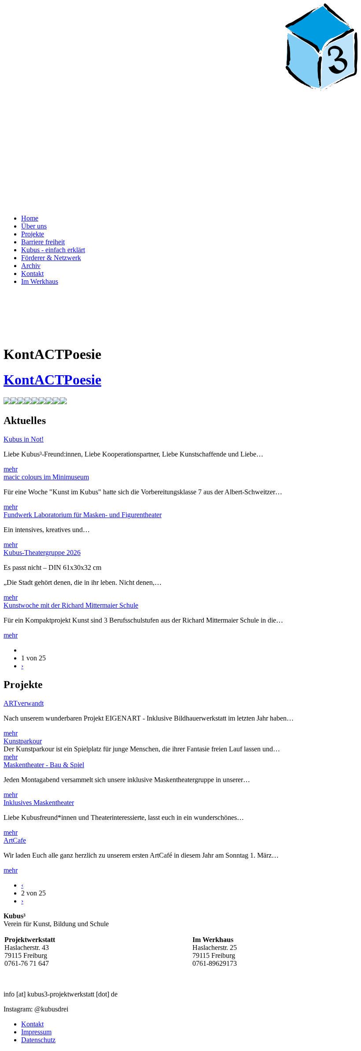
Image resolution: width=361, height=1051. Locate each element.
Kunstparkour (23, 741)
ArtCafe (15, 840)
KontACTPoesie (52, 380)
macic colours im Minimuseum (46, 477)
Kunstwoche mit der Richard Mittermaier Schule (71, 605)
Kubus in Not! (24, 439)
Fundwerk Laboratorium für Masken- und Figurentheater (83, 514)
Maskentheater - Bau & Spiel (44, 764)
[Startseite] (180, 203)
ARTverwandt (24, 703)
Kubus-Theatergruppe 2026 (42, 552)
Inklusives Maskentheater (39, 802)
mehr (11, 469)
